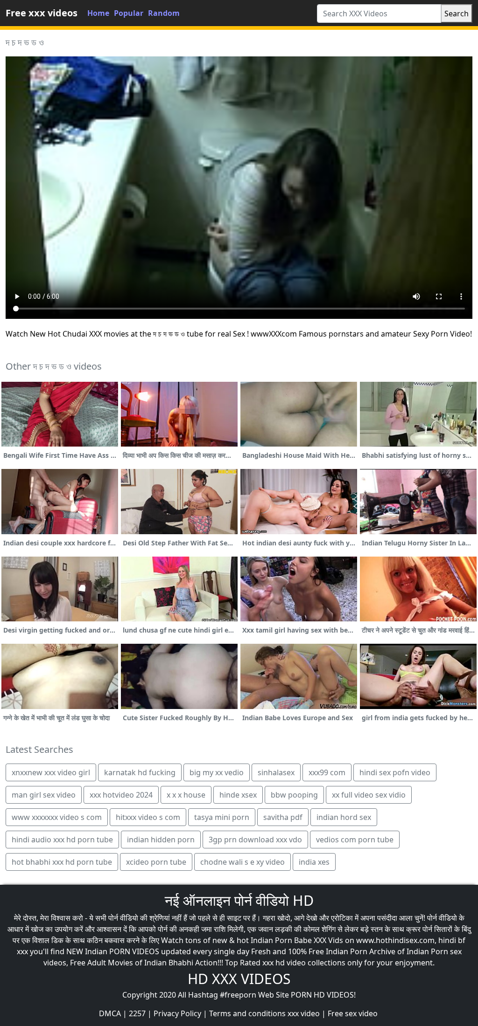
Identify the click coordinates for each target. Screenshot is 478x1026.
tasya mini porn (221, 817)
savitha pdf (282, 817)
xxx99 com (327, 772)
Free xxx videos (41, 13)
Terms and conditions (247, 1013)
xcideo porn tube (156, 862)
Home (98, 13)
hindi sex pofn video (394, 772)
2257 (137, 1013)
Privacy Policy (177, 1013)
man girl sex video (44, 795)
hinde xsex (238, 795)
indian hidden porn (161, 839)
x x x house (186, 795)
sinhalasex (276, 772)
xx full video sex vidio (369, 795)
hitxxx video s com (148, 817)
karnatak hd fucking (140, 772)
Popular (128, 13)
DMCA (110, 1013)
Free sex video (353, 1013)
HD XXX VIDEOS (239, 978)
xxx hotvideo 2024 (121, 795)
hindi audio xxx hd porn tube (62, 839)
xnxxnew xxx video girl (51, 772)
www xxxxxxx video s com (57, 817)
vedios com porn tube (355, 839)
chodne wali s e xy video (242, 862)
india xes (314, 862)
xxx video (304, 1013)
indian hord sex (343, 817)
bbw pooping (294, 795)
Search (456, 13)
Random (164, 13)
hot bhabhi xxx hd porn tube (62, 862)
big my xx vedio (217, 772)
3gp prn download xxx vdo (255, 839)
